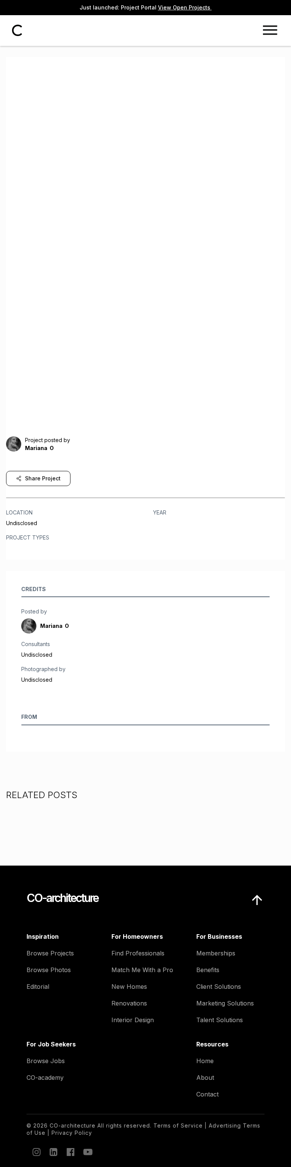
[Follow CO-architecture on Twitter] (87, 1151)
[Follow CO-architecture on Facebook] (70, 1151)
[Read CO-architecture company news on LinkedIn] (53, 1151)
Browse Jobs (46, 1061)
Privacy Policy (72, 1132)
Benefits (207, 970)
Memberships (215, 953)
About (205, 1077)
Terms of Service (178, 1125)
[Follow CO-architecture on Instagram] (36, 1151)
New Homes (129, 986)
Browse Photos (49, 970)
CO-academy (45, 1077)
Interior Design (132, 1020)
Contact (207, 1094)
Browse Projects (50, 953)
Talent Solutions (219, 1020)
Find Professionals (137, 953)
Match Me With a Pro (142, 970)
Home (205, 1061)
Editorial (38, 986)
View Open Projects (185, 7)
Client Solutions (218, 986)
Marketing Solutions (225, 1003)
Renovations (129, 1003)
